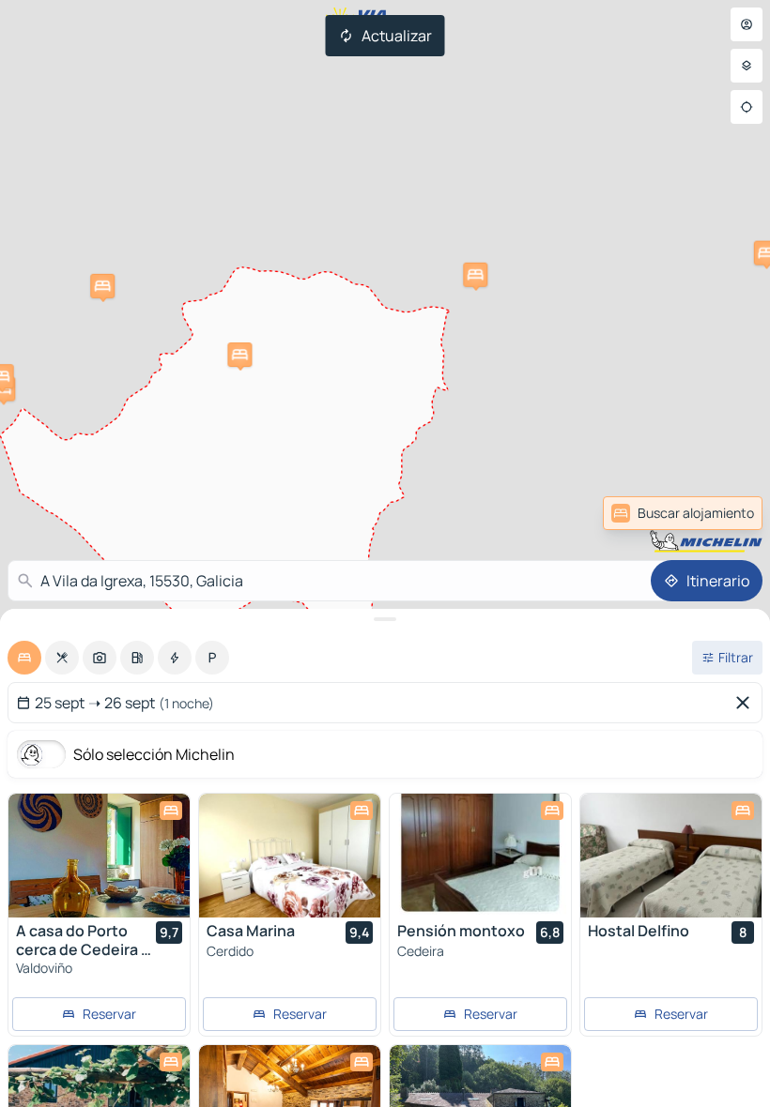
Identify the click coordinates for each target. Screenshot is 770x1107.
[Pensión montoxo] (480, 855)
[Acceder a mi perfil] (746, 24)
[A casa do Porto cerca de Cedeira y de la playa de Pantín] (99, 855)
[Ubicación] (746, 107)
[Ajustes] (746, 66)
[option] (24, 658)
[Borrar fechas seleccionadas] (747, 702)
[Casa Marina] (289, 855)
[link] (717, 513)
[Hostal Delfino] (671, 855)
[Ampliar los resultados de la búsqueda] (385, 619)
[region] (99, 855)
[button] (239, 354)
